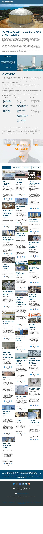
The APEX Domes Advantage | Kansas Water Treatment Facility (8, 214)
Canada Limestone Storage (6, 266)
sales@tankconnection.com (22, 493)
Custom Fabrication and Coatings (34, 183)
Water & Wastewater (7, 101)
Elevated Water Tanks (21, 119)
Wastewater (7, 377)
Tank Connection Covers (6, 183)
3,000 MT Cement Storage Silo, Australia (21, 235)
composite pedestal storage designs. (19, 42)
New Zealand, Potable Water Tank (34, 268)
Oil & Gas (5, 106)
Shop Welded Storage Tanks (22, 115)
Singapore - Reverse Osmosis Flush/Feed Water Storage (21, 301)
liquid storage (9, 79)
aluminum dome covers (6, 42)
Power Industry (6, 102)
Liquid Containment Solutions (20, 274)
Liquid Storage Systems (21, 112)
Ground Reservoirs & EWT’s (22, 105)
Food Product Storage (7, 105)
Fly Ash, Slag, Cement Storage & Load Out (8, 239)
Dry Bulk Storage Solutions (32, 326)
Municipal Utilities (6, 111)
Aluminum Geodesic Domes (22, 107)
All (6, 167)
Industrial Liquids (6, 110)
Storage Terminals (20, 102)
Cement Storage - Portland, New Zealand (8, 293)
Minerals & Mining (6, 100)
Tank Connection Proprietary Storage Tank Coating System (8, 354)
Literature (36, 167)
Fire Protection (21, 396)
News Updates (16, 167)
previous (1, 16)
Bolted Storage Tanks (21, 106)
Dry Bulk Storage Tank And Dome (20, 181)
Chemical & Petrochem (7, 107)
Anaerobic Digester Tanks (22, 122)
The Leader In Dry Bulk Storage (20, 338)
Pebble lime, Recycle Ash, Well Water (7, 445)
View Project (8, 67)
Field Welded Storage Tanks (22, 114)
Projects (26, 167)
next (42, 16)
